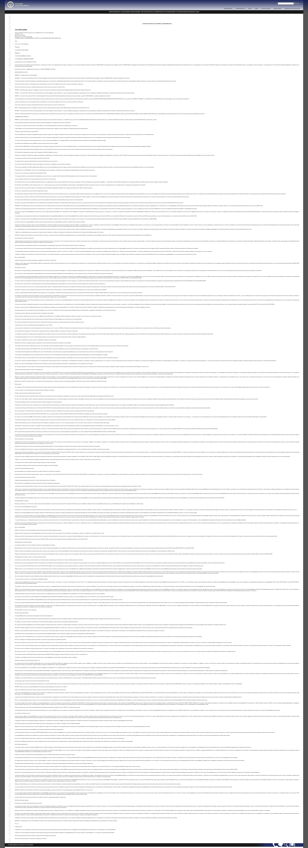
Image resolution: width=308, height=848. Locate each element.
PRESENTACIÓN (228, 8)
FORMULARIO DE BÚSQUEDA (292, 8)
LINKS (256, 8)
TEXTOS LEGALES (266, 8)
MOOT (250, 8)
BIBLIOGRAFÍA (277, 8)
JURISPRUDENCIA (240, 8)
